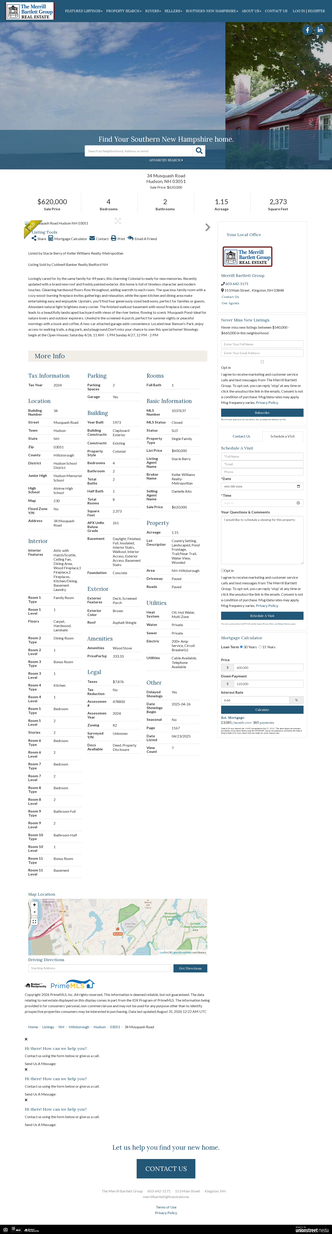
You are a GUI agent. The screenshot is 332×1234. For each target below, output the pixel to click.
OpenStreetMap (181, 952)
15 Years (269, 647)
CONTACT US (166, 1169)
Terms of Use (166, 1207)
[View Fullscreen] (34, 921)
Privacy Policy (267, 402)
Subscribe (262, 413)
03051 (115, 1027)
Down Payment (234, 676)
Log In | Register (309, 11)
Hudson (100, 1027)
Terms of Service (284, 624)
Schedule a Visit (283, 436)
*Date (226, 478)
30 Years (250, 647)
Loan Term (230, 647)
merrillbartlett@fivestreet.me (166, 1196)
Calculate (262, 710)
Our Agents (230, 303)
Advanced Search (164, 160)
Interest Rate (232, 692)
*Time (226, 495)
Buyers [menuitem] (152, 11)
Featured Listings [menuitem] (82, 11)
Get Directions (190, 968)
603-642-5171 (236, 283)
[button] (199, 151)
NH (61, 1027)
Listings (48, 1027)
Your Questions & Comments (245, 512)
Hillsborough (79, 1027)
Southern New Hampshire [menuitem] (211, 11)
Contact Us (230, 297)
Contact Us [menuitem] (276, 11)
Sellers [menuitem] (172, 11)
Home (33, 1027)
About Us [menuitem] (250, 11)
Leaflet (164, 952)
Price (225, 660)
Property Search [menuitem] (122, 11)
